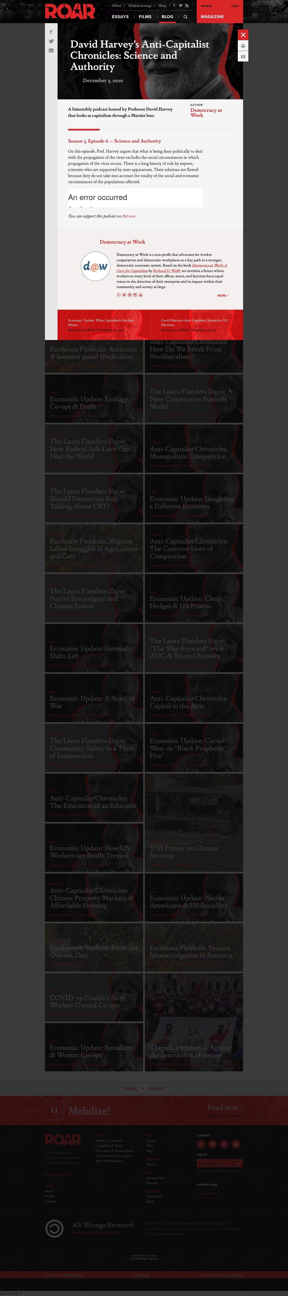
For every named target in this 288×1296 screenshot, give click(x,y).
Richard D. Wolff (166, 270)
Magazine (212, 16)
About (116, 5)
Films (145, 16)
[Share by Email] (243, 56)
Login (235, 6)
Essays (120, 16)
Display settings (140, 5)
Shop (162, 5)
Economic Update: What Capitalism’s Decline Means (100, 322)
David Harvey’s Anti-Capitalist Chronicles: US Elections (194, 322)
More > (223, 295)
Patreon (128, 216)
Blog (167, 16)
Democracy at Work (206, 112)
